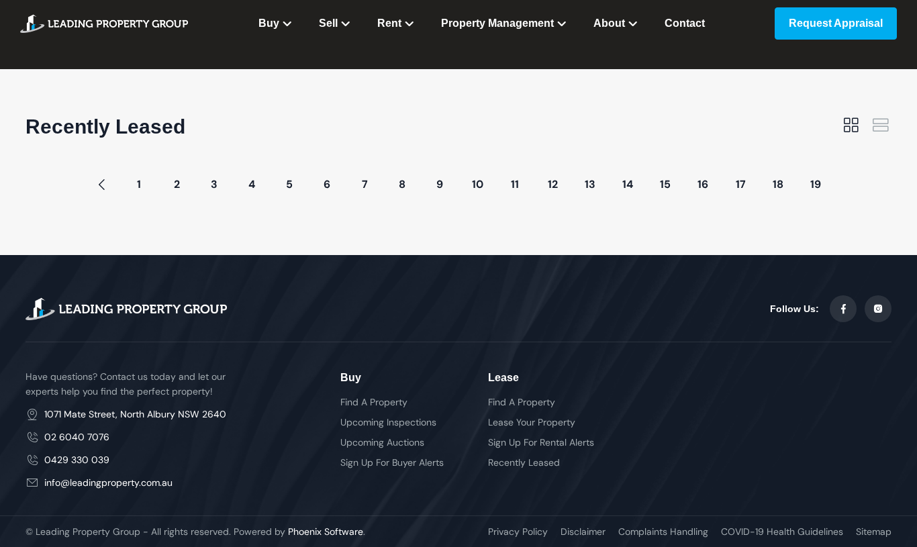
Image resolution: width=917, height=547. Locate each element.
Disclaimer (583, 532)
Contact (685, 23)
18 (778, 184)
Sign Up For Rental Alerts (541, 442)
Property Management (497, 23)
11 (515, 184)
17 (741, 184)
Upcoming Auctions (382, 442)
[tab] (851, 127)
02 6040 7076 (76, 437)
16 (702, 184)
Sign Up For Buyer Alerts (392, 462)
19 (815, 184)
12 (553, 184)
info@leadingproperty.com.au (108, 483)
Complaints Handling (663, 532)
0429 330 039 (76, 460)
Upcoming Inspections (388, 422)
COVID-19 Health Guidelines (782, 532)
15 (665, 184)
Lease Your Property (531, 422)
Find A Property (373, 402)
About (609, 23)
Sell (328, 23)
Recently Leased (524, 462)
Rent (389, 23)
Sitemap (873, 532)
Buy (268, 23)
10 (477, 184)
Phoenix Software (325, 532)
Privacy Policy (518, 532)
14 (627, 184)
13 (590, 184)
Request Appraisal (836, 23)
